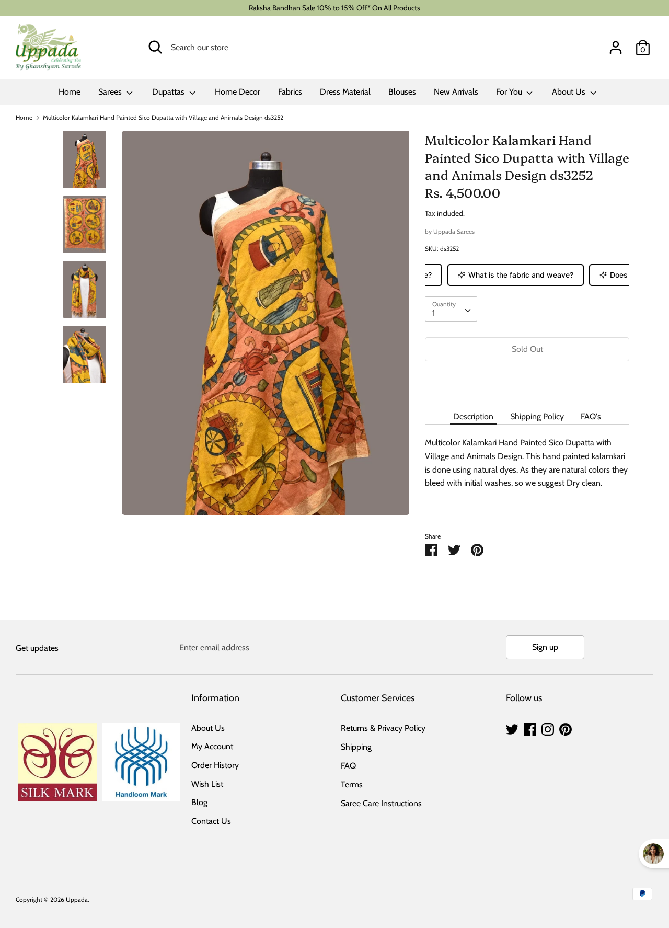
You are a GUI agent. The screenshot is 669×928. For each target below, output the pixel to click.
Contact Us (211, 821)
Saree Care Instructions (381, 803)
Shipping (356, 747)
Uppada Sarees (454, 231)
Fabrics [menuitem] (290, 92)
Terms (352, 784)
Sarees (111, 92)
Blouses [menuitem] (402, 92)
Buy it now (527, 380)
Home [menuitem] (69, 92)
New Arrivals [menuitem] (456, 92)
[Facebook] (530, 728)
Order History (215, 765)
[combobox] (451, 309)
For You (510, 92)
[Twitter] (512, 728)
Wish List (207, 784)
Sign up (545, 647)
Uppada (77, 899)
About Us (569, 92)
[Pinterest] (565, 728)
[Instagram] (547, 728)
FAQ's (591, 416)
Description (473, 416)
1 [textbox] (433, 313)
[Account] (615, 44)
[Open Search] (155, 47)
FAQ (348, 766)
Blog (199, 802)
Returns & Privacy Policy (383, 728)
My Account (212, 746)
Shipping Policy (537, 416)
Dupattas (169, 92)
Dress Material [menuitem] (345, 92)
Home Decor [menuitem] (237, 92)
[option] (266, 327)
